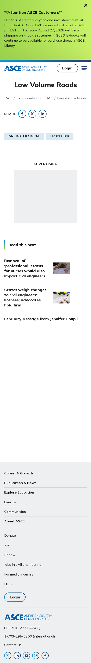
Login (67, 68)
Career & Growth (18, 473)
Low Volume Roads (72, 98)
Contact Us (13, 645)
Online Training (24, 136)
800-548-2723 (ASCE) (22, 628)
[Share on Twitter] (32, 114)
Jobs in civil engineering (22, 564)
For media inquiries (18, 574)
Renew (9, 555)
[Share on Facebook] (22, 114)
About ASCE (14, 521)
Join (7, 545)
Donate (10, 535)
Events (10, 502)
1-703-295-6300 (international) (29, 636)
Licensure (59, 136)
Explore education (30, 98)
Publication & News (20, 483)
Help (8, 584)
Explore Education (19, 492)
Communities (15, 511)
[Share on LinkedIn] (43, 114)
